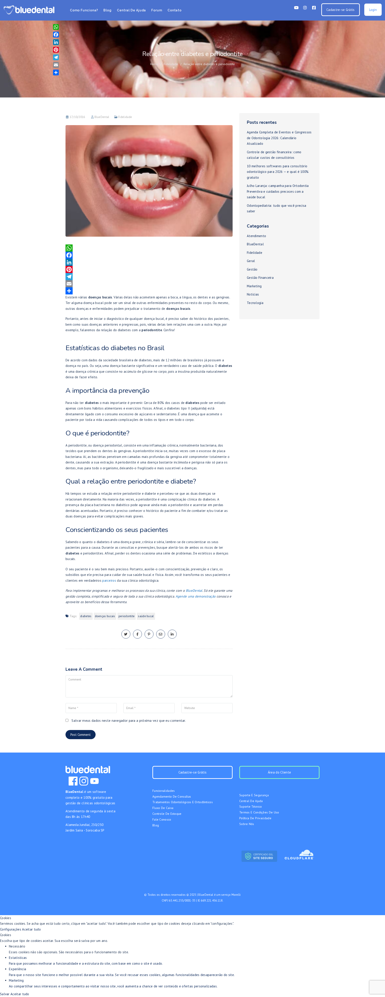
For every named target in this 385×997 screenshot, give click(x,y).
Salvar (5, 994)
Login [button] (373, 10)
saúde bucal (146, 616)
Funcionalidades (163, 791)
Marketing (254, 286)
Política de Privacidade (255, 818)
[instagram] (83, 781)
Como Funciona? (84, 10)
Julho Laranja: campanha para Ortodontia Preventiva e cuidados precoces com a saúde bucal (278, 191)
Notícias (253, 294)
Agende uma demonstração (196, 596)
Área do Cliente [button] (279, 772)
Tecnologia (255, 303)
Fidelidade (171, 64)
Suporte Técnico (250, 807)
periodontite (127, 616)
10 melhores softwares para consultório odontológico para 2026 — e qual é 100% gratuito (278, 172)
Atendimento (256, 236)
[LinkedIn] (149, 262)
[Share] (149, 290)
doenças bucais (105, 616)
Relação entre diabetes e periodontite (209, 64)
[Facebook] (149, 255)
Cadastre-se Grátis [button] (340, 10)
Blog (107, 10)
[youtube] (94, 781)
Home (154, 64)
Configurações (11, 929)
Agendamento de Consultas (171, 796)
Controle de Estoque (167, 814)
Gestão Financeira (260, 277)
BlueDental (101, 117)
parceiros (109, 580)
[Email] (149, 283)
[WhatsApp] (149, 248)
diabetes (85, 616)
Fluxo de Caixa (162, 808)
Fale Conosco (161, 819)
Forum (156, 10)
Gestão (252, 269)
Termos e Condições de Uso (259, 812)
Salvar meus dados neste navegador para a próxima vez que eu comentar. (129, 720)
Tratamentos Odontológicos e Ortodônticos (182, 802)
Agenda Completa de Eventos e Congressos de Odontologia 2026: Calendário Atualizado (279, 138)
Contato (175, 10)
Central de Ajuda (131, 10)
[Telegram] (149, 276)
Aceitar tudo (31, 929)
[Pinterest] (149, 269)
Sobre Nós (246, 824)
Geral (251, 261)
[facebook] (137, 634)
